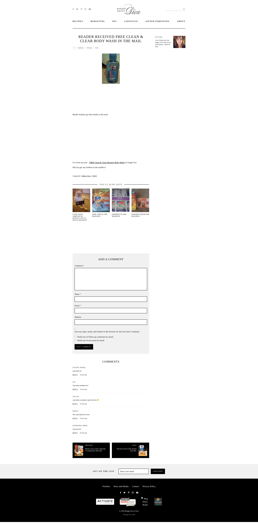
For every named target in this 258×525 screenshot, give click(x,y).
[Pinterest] (81, 9)
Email (78, 305)
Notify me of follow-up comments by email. (95, 337)
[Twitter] (77, 9)
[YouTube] (90, 9)
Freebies (106, 486)
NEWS (94, 176)
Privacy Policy (149, 486)
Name (78, 294)
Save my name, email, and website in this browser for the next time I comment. (107, 331)
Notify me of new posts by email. (91, 340)
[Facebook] (73, 9)
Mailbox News (86, 176)
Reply (75, 375)
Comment (79, 266)
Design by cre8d (129, 515)
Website (78, 317)
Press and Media (121, 486)
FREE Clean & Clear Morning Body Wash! (107, 162)
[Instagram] (85, 9)
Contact (135, 486)
